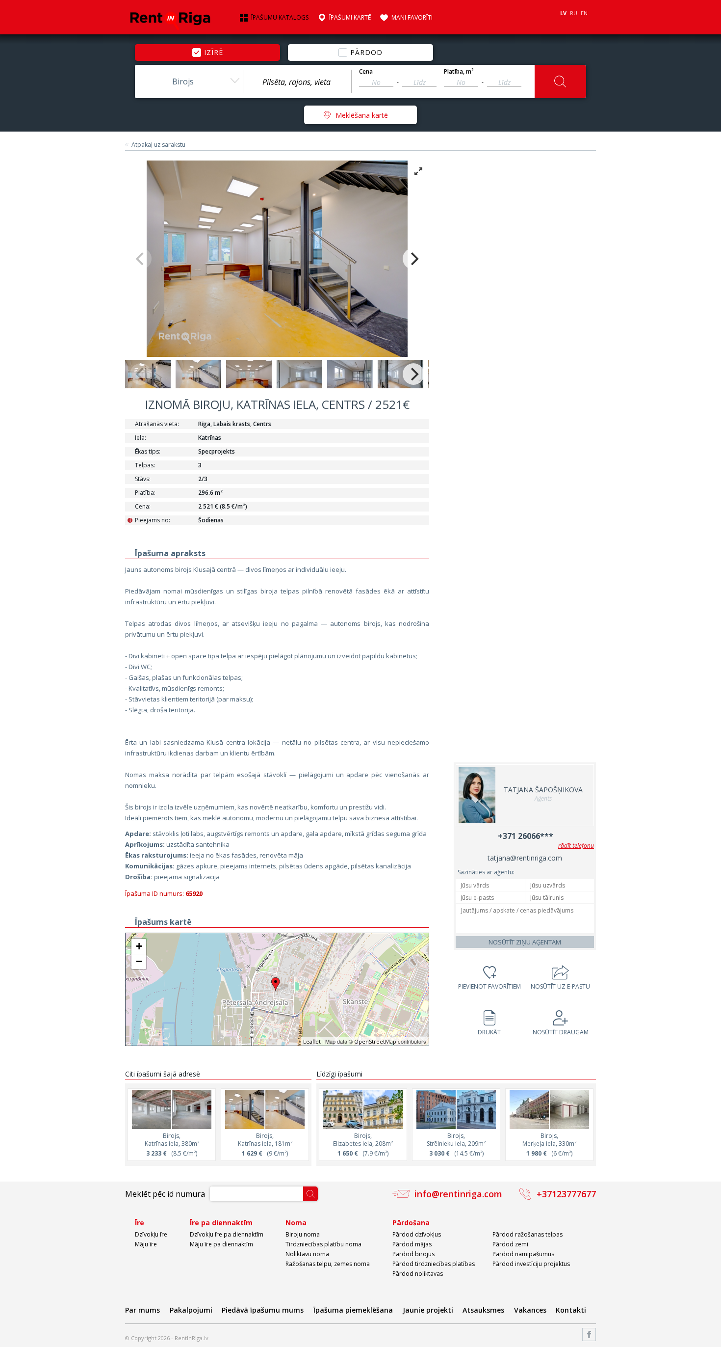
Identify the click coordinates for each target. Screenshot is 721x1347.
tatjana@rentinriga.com (525, 857)
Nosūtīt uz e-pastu (560, 986)
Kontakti (571, 1310)
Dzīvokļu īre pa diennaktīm (226, 1234)
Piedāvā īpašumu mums (263, 1310)
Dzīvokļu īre (151, 1234)
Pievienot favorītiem (489, 986)
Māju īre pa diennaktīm (221, 1244)
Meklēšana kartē (361, 115)
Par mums (142, 1310)
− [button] (139, 961)
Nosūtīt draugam (561, 1032)
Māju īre (146, 1244)
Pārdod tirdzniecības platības (433, 1264)
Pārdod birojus (413, 1254)
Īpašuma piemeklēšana (353, 1310)
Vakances (530, 1310)
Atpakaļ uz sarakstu (158, 144)
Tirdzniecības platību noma (323, 1244)
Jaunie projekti (428, 1310)
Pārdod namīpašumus (523, 1254)
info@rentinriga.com (458, 1194)
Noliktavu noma (307, 1254)
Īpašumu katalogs (280, 18)
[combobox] (189, 81)
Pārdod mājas (412, 1244)
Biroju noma (302, 1234)
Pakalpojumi (191, 1310)
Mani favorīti (412, 18)
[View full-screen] (418, 171)
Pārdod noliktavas (417, 1273)
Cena (366, 72)
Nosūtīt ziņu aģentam (525, 942)
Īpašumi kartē (350, 18)
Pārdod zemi (510, 1244)
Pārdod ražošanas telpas (527, 1234)
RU (573, 13)
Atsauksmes (483, 1310)
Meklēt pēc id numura (165, 1193)
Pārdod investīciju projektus (531, 1264)
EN (584, 13)
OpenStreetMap (375, 1041)
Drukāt (489, 1032)
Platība (459, 72)
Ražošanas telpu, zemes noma (327, 1264)
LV (563, 13)
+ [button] (139, 946)
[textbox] (297, 82)
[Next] (413, 258)
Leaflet (312, 1041)
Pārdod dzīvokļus (416, 1234)
